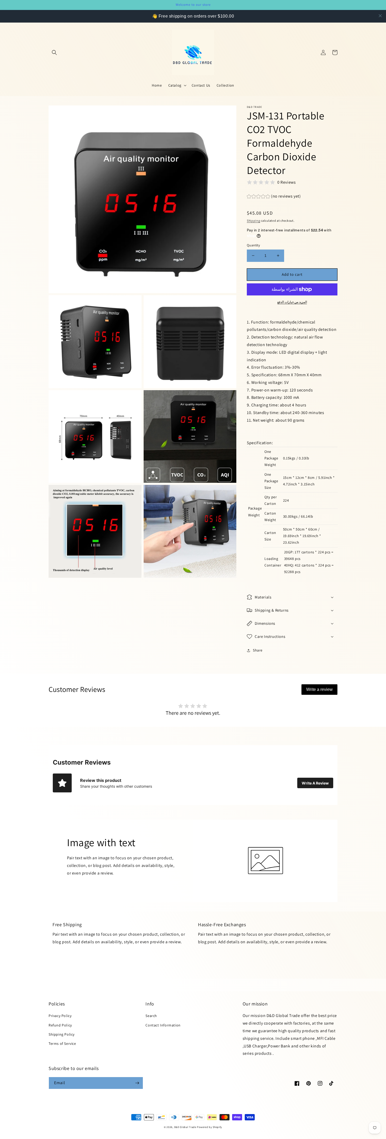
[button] (54, 52)
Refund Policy (60, 1025)
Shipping (253, 220)
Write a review (319, 689)
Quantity (253, 245)
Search (151, 1015)
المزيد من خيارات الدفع (292, 302)
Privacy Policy (60, 1015)
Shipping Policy (62, 1034)
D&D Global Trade (185, 1127)
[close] (380, 15)
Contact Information (162, 1025)
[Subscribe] (137, 1083)
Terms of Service (62, 1043)
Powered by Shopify (209, 1127)
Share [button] (258, 650)
